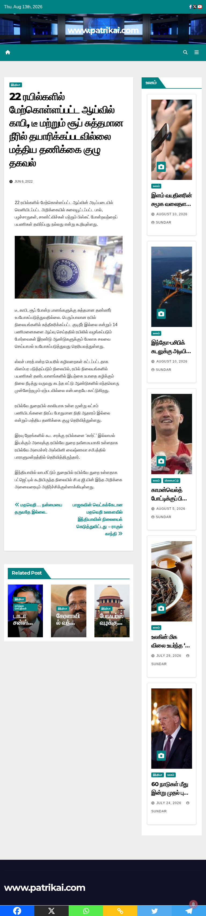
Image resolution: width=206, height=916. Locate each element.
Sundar (163, 222)
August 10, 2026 (171, 214)
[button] (185, 52)
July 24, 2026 (169, 803)
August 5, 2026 (170, 509)
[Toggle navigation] (196, 52)
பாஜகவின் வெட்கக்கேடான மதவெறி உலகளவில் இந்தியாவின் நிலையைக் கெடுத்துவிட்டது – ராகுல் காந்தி (98, 519)
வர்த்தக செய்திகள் (21, 607)
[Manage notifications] (193, 904)
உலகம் (156, 185)
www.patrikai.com (103, 30)
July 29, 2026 (169, 656)
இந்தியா (15, 84)
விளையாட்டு (172, 480)
